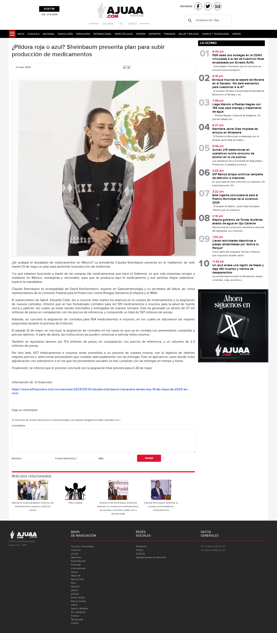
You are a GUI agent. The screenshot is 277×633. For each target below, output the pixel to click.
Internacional (102, 33)
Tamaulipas (83, 33)
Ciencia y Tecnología (215, 33)
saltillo (74, 604)
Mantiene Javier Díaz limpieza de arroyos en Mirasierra (235, 131)
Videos (236, 33)
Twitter (139, 550)
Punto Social (78, 597)
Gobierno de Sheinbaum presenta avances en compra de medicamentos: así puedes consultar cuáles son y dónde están (118, 508)
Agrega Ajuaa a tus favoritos (151, 557)
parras (74, 590)
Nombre (17, 458)
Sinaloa (75, 615)
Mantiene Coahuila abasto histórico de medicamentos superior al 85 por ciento (33, 506)
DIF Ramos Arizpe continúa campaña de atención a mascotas (237, 176)
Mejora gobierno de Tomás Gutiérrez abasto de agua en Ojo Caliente (237, 221)
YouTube (140, 553)
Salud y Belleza (188, 33)
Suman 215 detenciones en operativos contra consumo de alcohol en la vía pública (233, 153)
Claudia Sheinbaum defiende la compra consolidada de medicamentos (161, 506)
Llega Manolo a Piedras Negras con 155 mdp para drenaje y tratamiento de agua (237, 108)
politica (75, 593)
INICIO (20, 33)
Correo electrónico (66, 458)
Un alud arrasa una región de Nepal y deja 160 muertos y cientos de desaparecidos (238, 269)
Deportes (155, 33)
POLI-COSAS (75, 502)
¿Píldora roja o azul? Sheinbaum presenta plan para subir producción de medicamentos (88, 50)
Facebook (141, 546)
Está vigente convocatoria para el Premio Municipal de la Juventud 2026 (235, 199)
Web (101, 458)
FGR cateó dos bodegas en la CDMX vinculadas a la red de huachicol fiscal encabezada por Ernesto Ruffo (238, 59)
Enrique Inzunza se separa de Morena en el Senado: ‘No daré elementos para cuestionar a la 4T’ (238, 83)
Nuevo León (65, 33)
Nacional (49, 33)
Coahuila (34, 33)
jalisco (74, 572)
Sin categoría (78, 612)
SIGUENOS (186, 6)
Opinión (140, 33)
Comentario (18, 425)
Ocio (73, 582)
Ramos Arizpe (78, 601)
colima (74, 553)
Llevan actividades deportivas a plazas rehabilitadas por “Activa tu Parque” (235, 244)
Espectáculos (124, 33)
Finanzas (169, 33)
